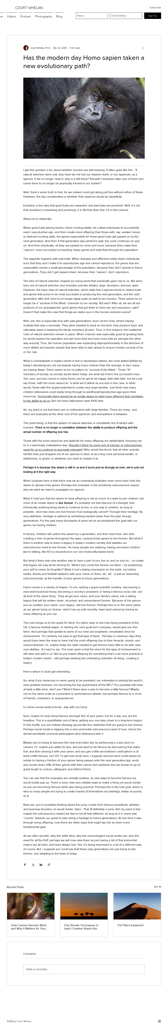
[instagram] (159, 1021)
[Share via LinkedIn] (40, 864)
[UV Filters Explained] (137, 906)
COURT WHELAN (29, 7)
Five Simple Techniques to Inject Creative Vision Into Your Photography (81, 927)
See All (157, 886)
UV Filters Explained (130, 925)
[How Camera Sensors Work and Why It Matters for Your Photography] (30, 906)
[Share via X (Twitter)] (32, 864)
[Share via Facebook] (24, 864)
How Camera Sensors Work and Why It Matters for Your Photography (28, 927)
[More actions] (143, 48)
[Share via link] (49, 864)
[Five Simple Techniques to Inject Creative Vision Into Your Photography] (84, 906)
